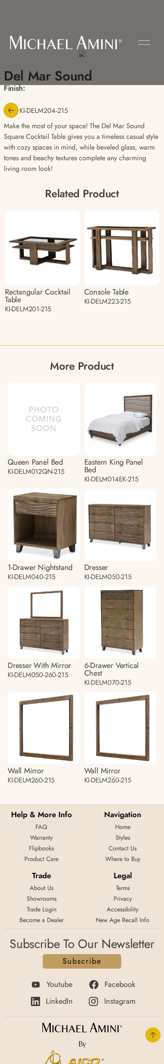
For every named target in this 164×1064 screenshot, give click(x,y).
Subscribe (82, 961)
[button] (144, 42)
